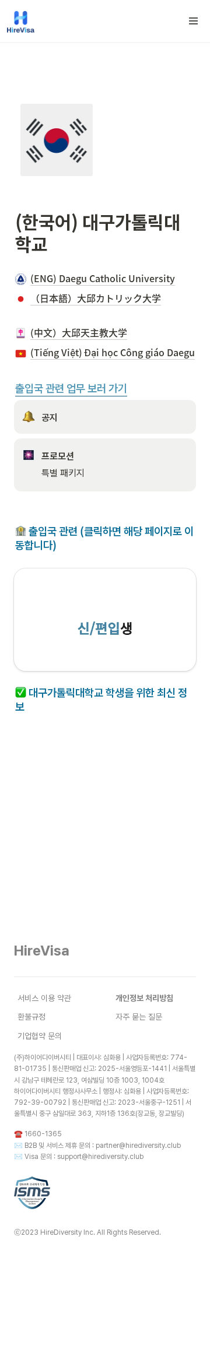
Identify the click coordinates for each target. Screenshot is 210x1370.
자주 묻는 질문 (139, 1016)
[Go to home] (20, 21)
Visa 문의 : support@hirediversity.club (84, 1157)
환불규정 (32, 1016)
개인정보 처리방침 (144, 998)
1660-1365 (43, 1134)
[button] (194, 21)
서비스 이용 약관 (44, 998)
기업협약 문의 (40, 1036)
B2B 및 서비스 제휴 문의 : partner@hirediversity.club (102, 1145)
